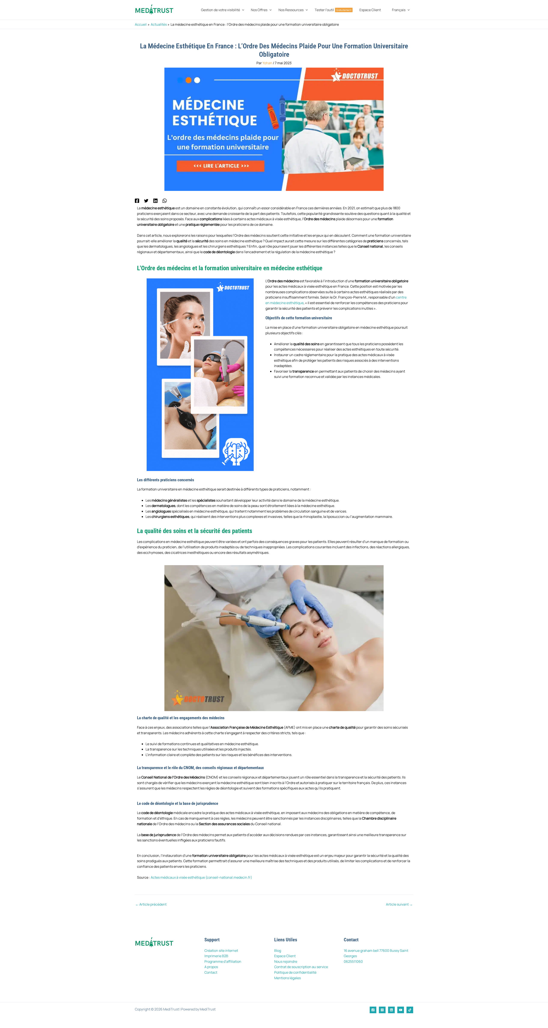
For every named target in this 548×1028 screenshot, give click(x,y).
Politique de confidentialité (295, 972)
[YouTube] (400, 1010)
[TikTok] (410, 1010)
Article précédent (151, 904)
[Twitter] (146, 200)
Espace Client (285, 956)
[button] (242, 9)
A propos (211, 966)
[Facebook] (137, 200)
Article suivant (399, 904)
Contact (210, 972)
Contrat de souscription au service (301, 966)
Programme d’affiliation (222, 961)
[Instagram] (382, 1010)
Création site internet (221, 950)
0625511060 (353, 961)
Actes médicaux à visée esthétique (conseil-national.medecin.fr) (201, 877)
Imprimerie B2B (216, 956)
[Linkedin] (155, 200)
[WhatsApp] (164, 200)
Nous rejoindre (285, 961)
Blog (277, 950)
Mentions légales (287, 978)
